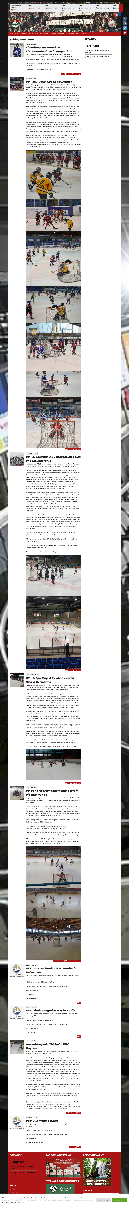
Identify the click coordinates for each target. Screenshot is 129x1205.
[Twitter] (125, 28)
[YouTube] (125, 33)
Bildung (46, 34)
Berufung (73, 1147)
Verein (16, 34)
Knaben (73, 1113)
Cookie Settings (103, 1200)
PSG (77, 34)
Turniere (31, 34)
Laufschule (38, 34)
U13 (78, 1113)
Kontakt (14, 1189)
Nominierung (76, 74)
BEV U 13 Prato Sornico (42, 1120)
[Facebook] (125, 19)
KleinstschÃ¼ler (75, 449)
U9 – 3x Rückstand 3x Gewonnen (49, 81)
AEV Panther (83, 34)
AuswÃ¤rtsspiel (59, 961)
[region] (64, 1199)
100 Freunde (61, 34)
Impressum (15, 1192)
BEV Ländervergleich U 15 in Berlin (50, 1010)
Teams (11, 34)
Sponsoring (53, 34)
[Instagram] (125, 23)
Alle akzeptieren (119, 1200)
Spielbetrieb (23, 34)
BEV (63, 74)
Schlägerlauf (70, 34)
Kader (68, 74)
